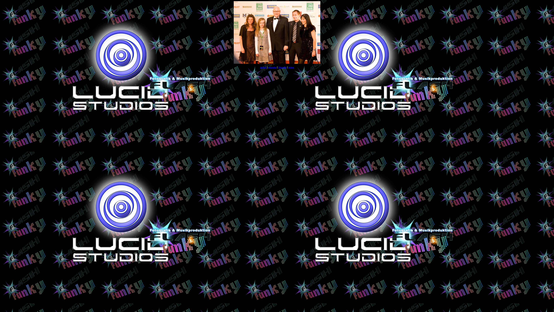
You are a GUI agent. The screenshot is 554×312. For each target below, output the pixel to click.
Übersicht (282, 67)
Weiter (291, 67)
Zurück (263, 67)
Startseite (272, 67)
